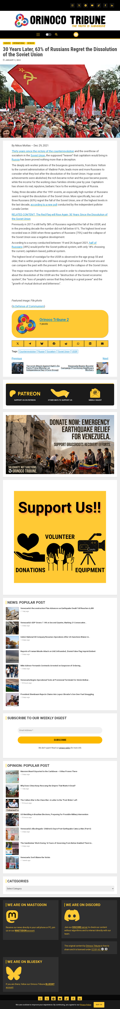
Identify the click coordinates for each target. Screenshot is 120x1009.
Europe (7, 43)
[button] (38, 36)
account (25, 930)
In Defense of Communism (28, 306)
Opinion (31, 43)
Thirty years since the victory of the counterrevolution (43, 151)
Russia (16, 159)
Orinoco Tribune (93, 946)
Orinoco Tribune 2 (54, 320)
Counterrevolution (27, 351)
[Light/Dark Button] (49, 34)
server (80, 927)
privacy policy (64, 748)
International (18, 43)
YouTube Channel (72, 34)
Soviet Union (38, 155)
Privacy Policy (85, 1005)
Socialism (51, 351)
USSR (74, 351)
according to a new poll (44, 204)
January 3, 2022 (13, 60)
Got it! (99, 1005)
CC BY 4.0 (95, 949)
